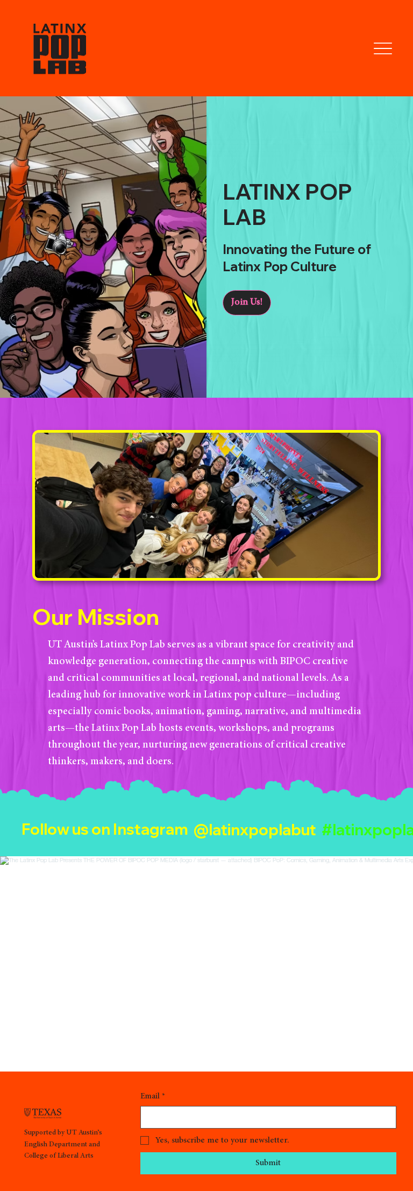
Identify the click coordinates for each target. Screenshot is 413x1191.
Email (152, 1097)
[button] (247, 302)
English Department (55, 1144)
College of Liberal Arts (59, 1156)
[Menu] (383, 48)
